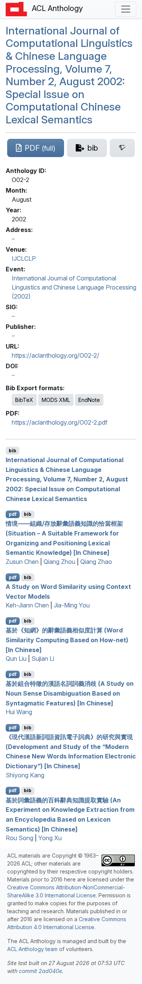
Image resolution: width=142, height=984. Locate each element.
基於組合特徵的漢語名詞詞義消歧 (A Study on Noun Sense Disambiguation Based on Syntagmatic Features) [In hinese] (70, 693)
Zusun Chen (22, 561)
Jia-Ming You (72, 605)
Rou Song (19, 838)
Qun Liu (16, 658)
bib (12, 450)
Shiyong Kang (25, 775)
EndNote (89, 400)
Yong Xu (50, 838)
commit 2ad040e (40, 971)
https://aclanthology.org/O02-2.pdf (60, 422)
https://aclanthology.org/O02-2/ (55, 355)
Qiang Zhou (59, 561)
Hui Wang (19, 712)
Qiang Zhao (96, 561)
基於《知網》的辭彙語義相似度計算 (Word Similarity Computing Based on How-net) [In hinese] (67, 639)
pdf (13, 514)
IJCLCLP (24, 258)
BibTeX (24, 400)
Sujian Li (42, 658)
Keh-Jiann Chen (27, 605)
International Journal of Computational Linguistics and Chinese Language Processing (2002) (74, 287)
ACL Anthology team (32, 949)
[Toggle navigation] (125, 9)
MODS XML (56, 400)
